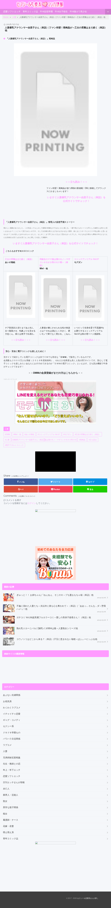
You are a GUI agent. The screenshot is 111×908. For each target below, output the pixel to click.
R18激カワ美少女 (78, 11)
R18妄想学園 (46, 11)
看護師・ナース (10, 819)
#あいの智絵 (29, 434)
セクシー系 (8, 726)
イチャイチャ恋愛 (11, 713)
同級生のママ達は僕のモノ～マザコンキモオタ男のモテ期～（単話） (55, 262)
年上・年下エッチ (11, 769)
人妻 (6, 429)
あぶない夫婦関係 (11, 694)
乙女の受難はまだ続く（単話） (19, 259)
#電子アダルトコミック (14, 445)
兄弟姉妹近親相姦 (11, 757)
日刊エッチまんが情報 (14, 782)
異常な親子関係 (10, 807)
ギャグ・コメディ (11, 719)
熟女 (5, 801)
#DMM (7, 434)
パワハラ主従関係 (11, 738)
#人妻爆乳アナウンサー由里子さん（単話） (28, 439)
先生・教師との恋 (11, 763)
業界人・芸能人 (10, 794)
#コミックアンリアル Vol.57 (49, 434)
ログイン (31, 503)
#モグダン (67, 434)
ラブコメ (7, 744)
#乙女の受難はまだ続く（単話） (87, 434)
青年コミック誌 (30, 11)
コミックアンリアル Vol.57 (86, 259)
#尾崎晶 (82, 439)
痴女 (5, 813)
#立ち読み (93, 439)
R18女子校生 (61, 11)
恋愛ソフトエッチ (12, 11)
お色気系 (7, 701)
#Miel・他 (17, 434)
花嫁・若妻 (8, 826)
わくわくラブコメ (11, 707)
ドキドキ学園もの (11, 732)
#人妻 (7, 439)
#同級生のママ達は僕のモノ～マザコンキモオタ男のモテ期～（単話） (61, 439)
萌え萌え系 (8, 832)
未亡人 (6, 788)
